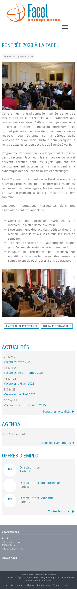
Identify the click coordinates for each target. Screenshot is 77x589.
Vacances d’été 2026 (17, 362)
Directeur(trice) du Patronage (40, 483)
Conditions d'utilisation (39, 580)
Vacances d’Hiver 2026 (19, 383)
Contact (57, 585)
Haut (66, 585)
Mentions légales (25, 585)
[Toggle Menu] (65, 27)
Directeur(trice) (30, 467)
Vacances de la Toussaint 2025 (25, 405)
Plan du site (43, 585)
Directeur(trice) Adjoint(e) (37, 498)
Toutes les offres (60, 511)
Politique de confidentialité (60, 577)
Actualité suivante (56, 326)
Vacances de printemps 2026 (24, 373)
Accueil (10, 585)
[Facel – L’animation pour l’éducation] (33, 12)
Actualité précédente (22, 326)
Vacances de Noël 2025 (20, 394)
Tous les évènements (57, 443)
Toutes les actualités (57, 411)
